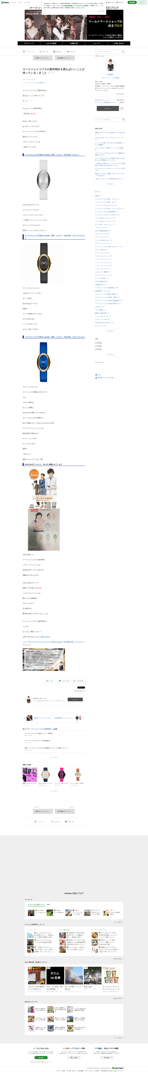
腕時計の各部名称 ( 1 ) (102, 313)
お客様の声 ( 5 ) (100, 284)
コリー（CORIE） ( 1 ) (102, 278)
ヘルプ (121, 1070)
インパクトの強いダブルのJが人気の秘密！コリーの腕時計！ (109, 144)
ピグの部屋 (115, 78)
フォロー (75, 699)
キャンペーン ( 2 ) (101, 326)
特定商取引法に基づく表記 (109, 1070)
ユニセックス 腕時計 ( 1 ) (103, 272)
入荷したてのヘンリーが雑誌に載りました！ (109, 179)
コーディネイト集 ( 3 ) (102, 319)
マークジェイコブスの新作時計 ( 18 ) (107, 288)
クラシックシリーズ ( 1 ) (103, 269)
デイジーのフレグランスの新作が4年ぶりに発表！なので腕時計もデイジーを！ (109, 159)
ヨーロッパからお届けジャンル (36, 904)
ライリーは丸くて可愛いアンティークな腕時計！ (109, 149)
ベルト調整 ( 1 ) (100, 310)
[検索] (123, 51)
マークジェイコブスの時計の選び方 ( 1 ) (108, 303)
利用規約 (81, 1070)
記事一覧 (45, 51)
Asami (110, 74)
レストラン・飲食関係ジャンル (105, 102)
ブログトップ (30, 51)
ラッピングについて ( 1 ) (103, 316)
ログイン (142, 2)
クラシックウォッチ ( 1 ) (103, 243)
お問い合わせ (45, 637)
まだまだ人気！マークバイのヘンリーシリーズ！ (109, 138)
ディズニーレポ (31, 930)
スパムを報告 (61, 1070)
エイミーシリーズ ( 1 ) (102, 253)
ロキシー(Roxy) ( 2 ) (101, 250)
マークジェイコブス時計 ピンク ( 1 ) (107, 199)
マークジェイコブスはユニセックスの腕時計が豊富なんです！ (110, 154)
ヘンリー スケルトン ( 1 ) (103, 259)
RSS (99, 375)
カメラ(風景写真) (64, 930)
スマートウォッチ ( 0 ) (102, 234)
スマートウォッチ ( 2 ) (102, 237)
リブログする (79, 681)
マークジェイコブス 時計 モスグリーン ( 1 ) (109, 246)
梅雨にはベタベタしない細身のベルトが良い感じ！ (110, 133)
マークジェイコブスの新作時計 (35, 82)
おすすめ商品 (51, 43)
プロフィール (105, 78)
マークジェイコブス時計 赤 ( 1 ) (105, 202)
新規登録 (132, 2)
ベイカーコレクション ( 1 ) (103, 256)
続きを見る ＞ (120, 94)
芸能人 (48, 904)
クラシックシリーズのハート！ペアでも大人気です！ (110, 169)
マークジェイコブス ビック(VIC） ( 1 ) (107, 215)
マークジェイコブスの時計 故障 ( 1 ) (107, 297)
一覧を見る (110, 184)
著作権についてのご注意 (105, 377)
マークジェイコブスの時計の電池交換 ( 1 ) (108, 300)
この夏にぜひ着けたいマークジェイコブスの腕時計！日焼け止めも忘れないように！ (110, 164)
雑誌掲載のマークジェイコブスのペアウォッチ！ (66, 58)
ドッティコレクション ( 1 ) (103, 262)
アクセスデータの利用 (93, 1070)
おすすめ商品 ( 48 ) (101, 281)
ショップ (96, 43)
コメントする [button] (65, 681)
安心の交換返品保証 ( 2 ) (103, 231)
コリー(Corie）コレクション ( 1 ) (105, 218)
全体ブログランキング (102, 100)
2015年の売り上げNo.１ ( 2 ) (104, 322)
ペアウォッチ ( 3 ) (101, 227)
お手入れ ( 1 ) (99, 307)
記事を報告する (81, 691)
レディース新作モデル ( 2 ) (103, 240)
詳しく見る (74, 1057)
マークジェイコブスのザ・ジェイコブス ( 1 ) (109, 208)
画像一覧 (59, 51)
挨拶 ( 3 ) (98, 196)
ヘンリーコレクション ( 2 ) (103, 265)
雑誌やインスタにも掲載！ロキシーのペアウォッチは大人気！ (110, 174)
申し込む (107, 1057)
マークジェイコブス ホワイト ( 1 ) (106, 205)
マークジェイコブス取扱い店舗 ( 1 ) (106, 294)
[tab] (36, 904)
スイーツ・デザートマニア (99, 930)
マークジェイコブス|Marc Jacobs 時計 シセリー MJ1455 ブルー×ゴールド (55, 337)
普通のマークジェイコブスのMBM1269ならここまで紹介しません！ (44, 58)
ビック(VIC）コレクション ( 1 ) (105, 224)
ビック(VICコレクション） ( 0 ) (105, 221)
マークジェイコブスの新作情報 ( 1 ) (106, 211)
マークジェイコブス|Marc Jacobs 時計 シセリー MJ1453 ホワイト (52, 155)
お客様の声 (74, 43)
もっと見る (53, 757)
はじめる (41, 1057)
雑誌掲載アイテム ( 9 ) (102, 291)
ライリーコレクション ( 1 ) (103, 275)
